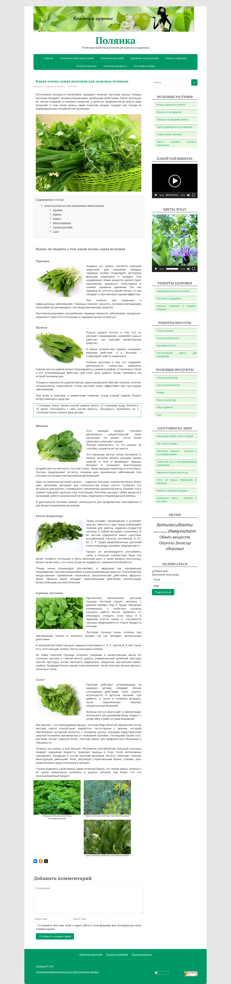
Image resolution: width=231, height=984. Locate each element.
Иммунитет (182, 531)
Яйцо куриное (165, 407)
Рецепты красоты (86, 65)
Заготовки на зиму (144, 65)
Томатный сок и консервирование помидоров (177, 463)
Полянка (115, 40)
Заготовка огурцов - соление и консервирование (177, 452)
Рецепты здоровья (176, 58)
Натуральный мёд (167, 377)
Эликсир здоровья (178, 545)
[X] (46, 861)
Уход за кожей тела (168, 338)
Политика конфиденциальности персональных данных (67, 971)
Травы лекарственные (169, 134)
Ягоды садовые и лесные (171, 104)
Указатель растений (112, 58)
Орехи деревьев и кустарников (174, 126)
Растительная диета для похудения (177, 354)
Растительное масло (168, 385)
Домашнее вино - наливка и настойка (177, 499)
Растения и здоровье (169, 298)
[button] (174, 181)
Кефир (160, 392)
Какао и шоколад (166, 399)
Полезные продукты (115, 65)
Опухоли (167, 542)
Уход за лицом (165, 330)
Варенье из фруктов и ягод (172, 472)
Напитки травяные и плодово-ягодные (177, 307)
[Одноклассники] (41, 861)
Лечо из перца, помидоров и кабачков (177, 481)
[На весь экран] (193, 195)
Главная (48, 58)
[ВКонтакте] (35, 861)
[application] (175, 181)
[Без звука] (188, 195)
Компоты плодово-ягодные (172, 490)
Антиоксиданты (175, 524)
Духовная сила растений (144, 58)
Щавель (57, 214)
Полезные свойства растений (77, 58)
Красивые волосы (166, 345)
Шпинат (57, 218)
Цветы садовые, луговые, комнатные (177, 143)
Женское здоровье (161, 532)
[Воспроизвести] (156, 195)
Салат (56, 231)
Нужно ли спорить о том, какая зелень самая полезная (74, 205)
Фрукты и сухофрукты (169, 112)
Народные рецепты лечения (173, 291)
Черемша (58, 209)
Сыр (159, 414)
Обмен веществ (174, 537)
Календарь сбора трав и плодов (175, 436)
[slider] (172, 195)
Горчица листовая (62, 227)
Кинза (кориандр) (62, 222)
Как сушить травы (167, 443)
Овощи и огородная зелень (49, 86)
